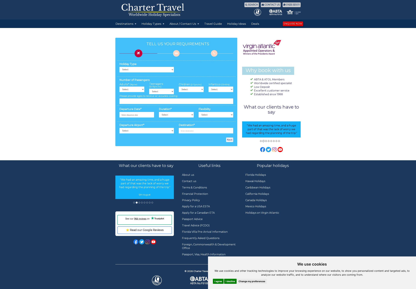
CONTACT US (272, 4)
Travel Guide (213, 23)
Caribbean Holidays (257, 187)
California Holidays (257, 193)
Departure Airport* (131, 125)
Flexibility (205, 109)
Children (190, 84)
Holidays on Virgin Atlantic (262, 212)
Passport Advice (192, 219)
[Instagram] (274, 149)
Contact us (189, 181)
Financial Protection (195, 193)
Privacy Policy (191, 200)
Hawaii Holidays (255, 181)
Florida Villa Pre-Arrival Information (205, 231)
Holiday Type (127, 64)
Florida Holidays (255, 174)
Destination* (187, 125)
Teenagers (156, 85)
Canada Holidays (256, 200)
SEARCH (252, 4)
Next (229, 139)
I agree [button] (218, 281)
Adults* (128, 84)
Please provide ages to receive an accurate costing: (148, 96)
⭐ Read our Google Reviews (144, 230)
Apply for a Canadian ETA (198, 212)
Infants (218, 84)
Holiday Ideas (236, 23)
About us (188, 174)
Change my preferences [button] (252, 281)
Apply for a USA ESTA (196, 206)
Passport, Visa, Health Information (204, 254)
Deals (255, 23)
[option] (144, 187)
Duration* (165, 109)
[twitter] (141, 241)
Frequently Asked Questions (200, 238)
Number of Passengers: (134, 80)
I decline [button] (230, 281)
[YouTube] (280, 149)
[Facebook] (262, 149)
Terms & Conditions (194, 187)
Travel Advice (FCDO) (196, 225)
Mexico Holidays (255, 206)
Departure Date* (130, 109)
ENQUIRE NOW (293, 23)
